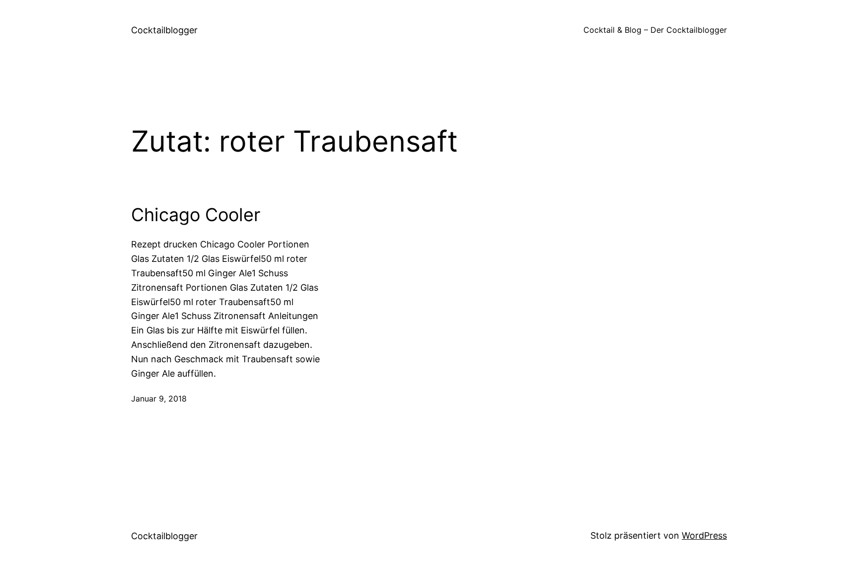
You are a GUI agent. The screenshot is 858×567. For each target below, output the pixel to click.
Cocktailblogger (164, 30)
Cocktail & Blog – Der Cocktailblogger (655, 30)
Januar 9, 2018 (159, 399)
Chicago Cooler (195, 215)
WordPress (704, 535)
